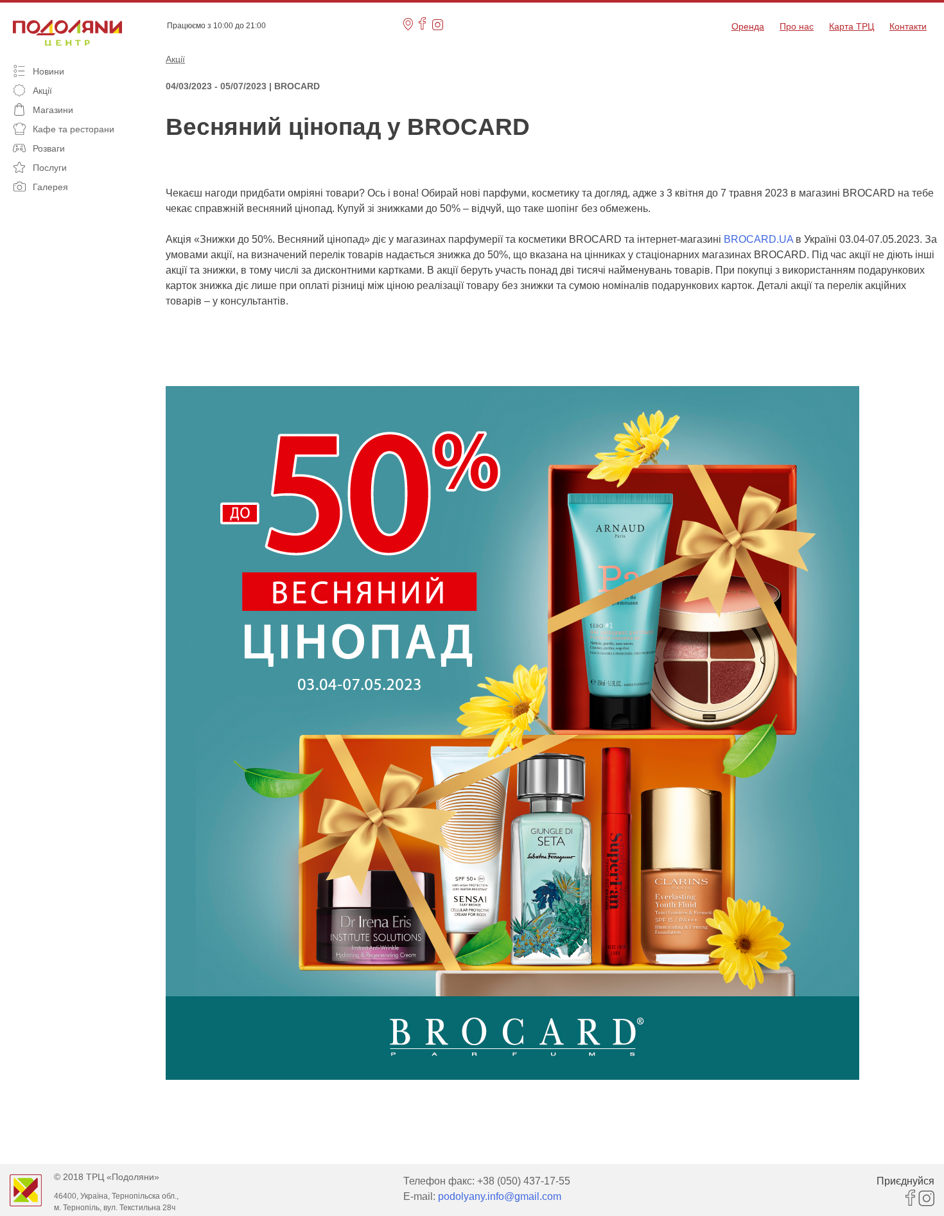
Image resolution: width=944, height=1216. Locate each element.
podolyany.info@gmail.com (499, 1196)
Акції (175, 59)
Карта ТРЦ (851, 26)
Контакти (908, 26)
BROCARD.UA (758, 239)
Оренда (747, 26)
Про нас (797, 26)
